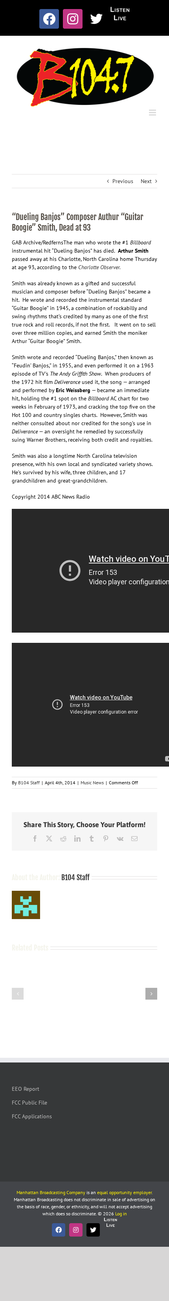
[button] (18, 994)
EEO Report (25, 1088)
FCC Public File (29, 1102)
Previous (122, 181)
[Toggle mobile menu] (153, 112)
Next (146, 181)
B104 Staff (29, 782)
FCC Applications (32, 1116)
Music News (92, 782)
